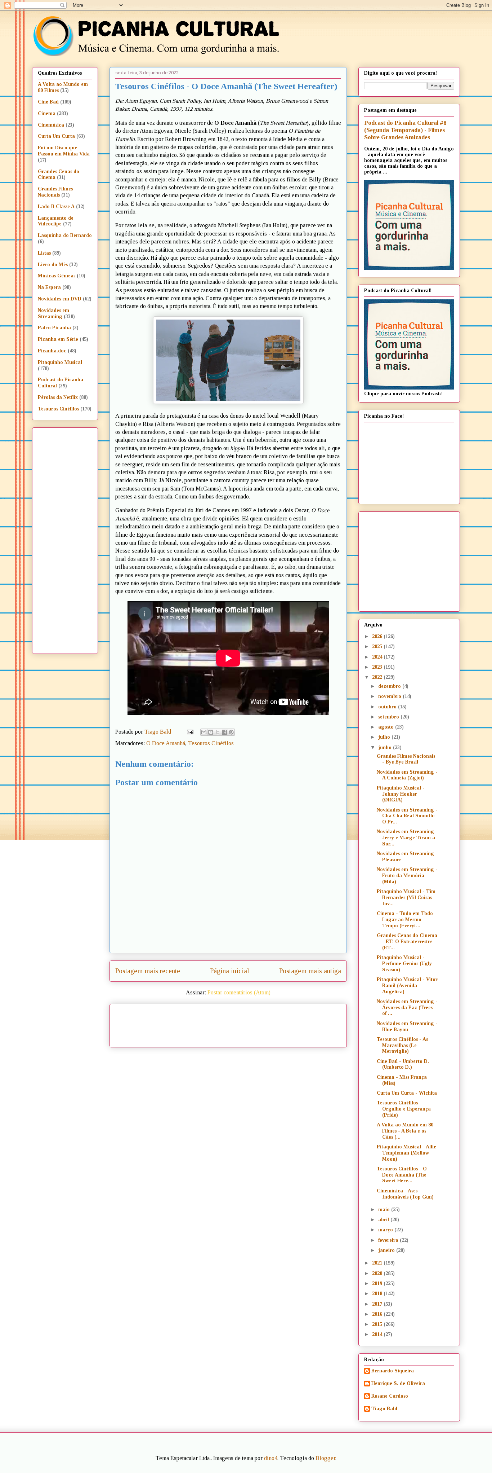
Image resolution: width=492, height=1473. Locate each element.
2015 (378, 1324)
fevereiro (389, 1240)
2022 (378, 677)
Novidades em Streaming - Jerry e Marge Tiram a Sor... (407, 838)
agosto (386, 727)
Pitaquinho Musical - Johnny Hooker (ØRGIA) (401, 794)
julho (385, 737)
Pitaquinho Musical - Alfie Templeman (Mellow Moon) (406, 1153)
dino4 (270, 1458)
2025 (378, 646)
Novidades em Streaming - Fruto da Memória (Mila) (407, 875)
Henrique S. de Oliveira (398, 1383)
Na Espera (49, 287)
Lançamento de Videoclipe (55, 221)
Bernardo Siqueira (392, 1370)
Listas (44, 253)
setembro (389, 717)
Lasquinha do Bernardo (65, 235)
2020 (378, 1273)
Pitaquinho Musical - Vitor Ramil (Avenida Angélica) (407, 985)
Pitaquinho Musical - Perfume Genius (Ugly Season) (404, 963)
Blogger (325, 1458)
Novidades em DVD (59, 299)
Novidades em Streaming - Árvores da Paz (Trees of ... (407, 1007)
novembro (390, 696)
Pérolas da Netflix (58, 397)
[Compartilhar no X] (217, 732)
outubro (388, 706)
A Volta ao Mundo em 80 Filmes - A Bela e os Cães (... (405, 1131)
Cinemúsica (51, 125)
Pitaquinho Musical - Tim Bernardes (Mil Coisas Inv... (406, 897)
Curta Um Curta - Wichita (407, 1093)
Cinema (46, 113)
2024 (378, 657)
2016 (378, 1314)
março (386, 1229)
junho (385, 747)
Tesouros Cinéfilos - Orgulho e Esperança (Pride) (404, 1109)
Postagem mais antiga (310, 971)
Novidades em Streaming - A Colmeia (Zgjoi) (407, 775)
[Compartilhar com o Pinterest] (231, 732)
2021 (378, 1263)
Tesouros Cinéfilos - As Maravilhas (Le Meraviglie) (402, 1045)
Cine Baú (48, 102)
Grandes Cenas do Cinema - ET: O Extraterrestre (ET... (407, 941)
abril (384, 1219)
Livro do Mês (53, 264)
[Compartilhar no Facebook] (224, 732)
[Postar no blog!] (210, 732)
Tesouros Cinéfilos (211, 743)
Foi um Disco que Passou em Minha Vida (64, 151)
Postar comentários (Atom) (238, 992)
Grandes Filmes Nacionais (55, 192)
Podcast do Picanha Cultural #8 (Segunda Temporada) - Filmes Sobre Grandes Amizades (405, 130)
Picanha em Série (58, 339)
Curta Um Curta (56, 136)
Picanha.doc (52, 350)
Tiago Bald (384, 1408)
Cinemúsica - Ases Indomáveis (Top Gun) (405, 1194)
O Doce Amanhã (165, 743)
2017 (378, 1304)
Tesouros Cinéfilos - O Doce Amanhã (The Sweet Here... (402, 1175)
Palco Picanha (54, 327)
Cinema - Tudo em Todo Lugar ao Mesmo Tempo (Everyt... (405, 919)
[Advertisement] (290, 1023)
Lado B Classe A (56, 206)
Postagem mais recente (147, 971)
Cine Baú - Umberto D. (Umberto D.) (403, 1064)
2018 (378, 1293)
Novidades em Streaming (53, 313)
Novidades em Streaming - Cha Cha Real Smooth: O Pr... (407, 816)
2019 (378, 1283)
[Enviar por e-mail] (203, 732)
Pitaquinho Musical (60, 362)
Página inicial (229, 971)
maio (384, 1209)
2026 (378, 636)
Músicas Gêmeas (56, 275)
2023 (378, 667)
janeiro (387, 1250)
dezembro (390, 686)
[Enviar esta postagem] (189, 732)
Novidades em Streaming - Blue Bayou (407, 1026)
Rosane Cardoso (389, 1396)
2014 (378, 1334)
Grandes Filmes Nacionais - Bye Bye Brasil (406, 759)
